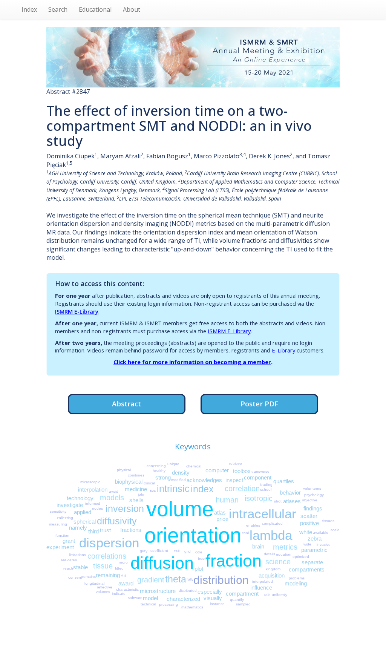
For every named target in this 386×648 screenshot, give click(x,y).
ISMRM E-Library (76, 311)
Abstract (126, 403)
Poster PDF (259, 403)
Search (57, 9)
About (131, 9)
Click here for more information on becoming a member (192, 362)
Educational (95, 9)
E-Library (283, 350)
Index (29, 9)
